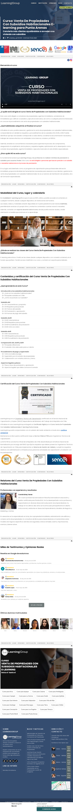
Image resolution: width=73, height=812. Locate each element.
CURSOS (33, 3)
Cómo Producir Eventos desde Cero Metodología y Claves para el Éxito (36, 741)
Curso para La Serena (26, 696)
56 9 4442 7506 (68, 755)
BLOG (60, 3)
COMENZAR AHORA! (49, 809)
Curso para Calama (38, 691)
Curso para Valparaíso (28, 700)
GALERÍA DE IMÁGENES (41, 802)
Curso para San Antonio (9, 700)
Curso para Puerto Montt (10, 714)
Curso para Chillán (57, 705)
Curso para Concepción (9, 709)
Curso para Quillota (58, 696)
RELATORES (49, 56)
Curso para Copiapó (8, 696)
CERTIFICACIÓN (30, 56)
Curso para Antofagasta (56, 691)
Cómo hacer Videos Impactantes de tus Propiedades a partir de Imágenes (34, 769)
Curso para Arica (7, 691)
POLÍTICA (65, 802)
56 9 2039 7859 (68, 769)
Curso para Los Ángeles (28, 709)
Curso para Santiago (8, 705)
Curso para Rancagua (26, 705)
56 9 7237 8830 (68, 749)
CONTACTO (68, 3)
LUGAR (14, 56)
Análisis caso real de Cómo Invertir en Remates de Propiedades (35, 747)
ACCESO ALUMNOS (66, 7)
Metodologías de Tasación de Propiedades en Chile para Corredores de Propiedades (36, 735)
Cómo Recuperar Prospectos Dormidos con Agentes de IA (35, 763)
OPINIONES (52, 3)
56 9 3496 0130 (68, 762)
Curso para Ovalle (42, 696)
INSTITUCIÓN (42, 3)
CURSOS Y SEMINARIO (12, 802)
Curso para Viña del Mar (46, 700)
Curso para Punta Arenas (29, 714)
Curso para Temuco (46, 709)
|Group (10, 3)
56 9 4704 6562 (68, 775)
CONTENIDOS (41, 56)
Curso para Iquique (23, 691)
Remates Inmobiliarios (9, 770)
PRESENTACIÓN (5, 56)
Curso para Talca (42, 705)
